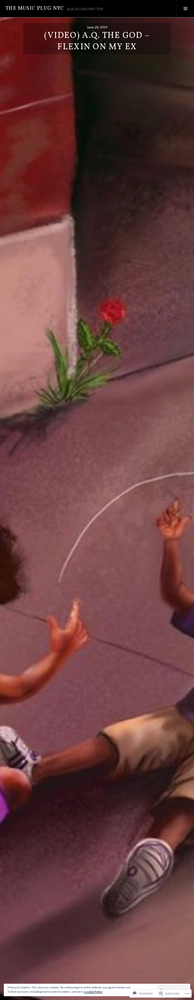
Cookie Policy (93, 991)
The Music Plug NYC (35, 8)
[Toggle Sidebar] (185, 8)
